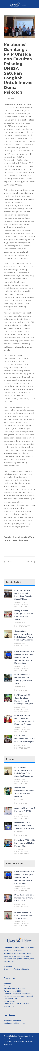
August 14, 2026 (19, 727)
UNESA (7, 126)
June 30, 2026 (18, 832)
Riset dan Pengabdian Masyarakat (17, 994)
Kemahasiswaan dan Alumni (15, 988)
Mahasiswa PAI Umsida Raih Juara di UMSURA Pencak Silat (24, 843)
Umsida (16, 117)
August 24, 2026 (19, 602)
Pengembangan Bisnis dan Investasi (18, 996)
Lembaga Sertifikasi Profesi (14, 1023)
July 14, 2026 (18, 800)
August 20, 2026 (19, 666)
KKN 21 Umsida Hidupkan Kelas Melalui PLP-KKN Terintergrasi (24, 739)
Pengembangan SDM (12, 991)
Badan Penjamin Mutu (12, 1021)
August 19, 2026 (19, 687)
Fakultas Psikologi (25, 120)
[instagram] (12, 1047)
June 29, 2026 (18, 849)
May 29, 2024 (9, 98)
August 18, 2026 (19, 707)
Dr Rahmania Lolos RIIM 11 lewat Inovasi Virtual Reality (23, 915)
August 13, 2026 (19, 745)
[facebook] (4, 1047)
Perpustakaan (9, 1001)
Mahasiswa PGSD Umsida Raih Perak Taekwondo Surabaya (24, 826)
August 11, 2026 (19, 921)
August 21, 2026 (19, 623)
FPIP (27, 110)
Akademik (8, 983)
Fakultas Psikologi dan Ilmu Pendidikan (22, 605)
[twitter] (8, 1047)
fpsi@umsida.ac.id (21, 969)
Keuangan (8, 986)
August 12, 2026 (19, 904)
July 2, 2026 (18, 814)
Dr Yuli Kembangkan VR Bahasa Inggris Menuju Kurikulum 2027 (24, 898)
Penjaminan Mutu (11, 999)
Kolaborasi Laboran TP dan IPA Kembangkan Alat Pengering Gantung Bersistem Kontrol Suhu (24, 657)
